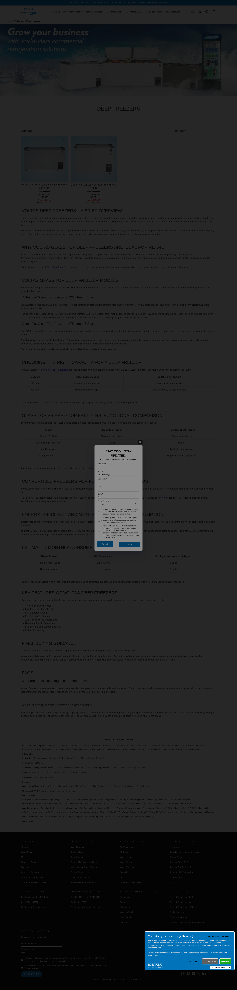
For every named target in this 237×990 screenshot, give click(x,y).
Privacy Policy (213, 936)
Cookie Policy (226, 936)
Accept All (225, 961)
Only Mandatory (210, 961)
